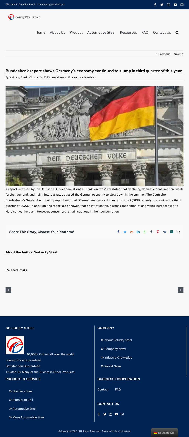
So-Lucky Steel (18, 77)
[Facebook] (98, 414)
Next (177, 54)
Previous (164, 54)
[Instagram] (110, 414)
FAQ (118, 389)
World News (59, 77)
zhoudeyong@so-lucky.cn (51, 4)
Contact (103, 389)
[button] (177, 32)
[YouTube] (116, 414)
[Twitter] (104, 414)
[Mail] (122, 414)
